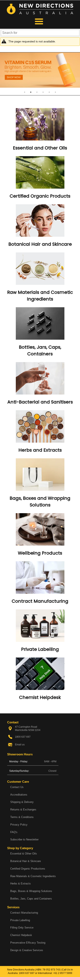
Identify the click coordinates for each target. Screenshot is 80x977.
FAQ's (13, 832)
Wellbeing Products (40, 553)
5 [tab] (49, 92)
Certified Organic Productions (27, 868)
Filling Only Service (21, 927)
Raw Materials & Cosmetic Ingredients (33, 876)
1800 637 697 (26, 973)
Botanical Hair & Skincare (25, 861)
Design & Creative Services (26, 950)
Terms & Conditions (22, 817)
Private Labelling (40, 649)
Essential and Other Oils (40, 148)
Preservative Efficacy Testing (27, 942)
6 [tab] (55, 92)
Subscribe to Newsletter (24, 839)
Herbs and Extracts (40, 450)
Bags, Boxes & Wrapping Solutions (31, 891)
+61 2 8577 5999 (62, 973)
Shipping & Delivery (22, 801)
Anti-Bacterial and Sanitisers (40, 402)
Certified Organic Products (40, 196)
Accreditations (18, 794)
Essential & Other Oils (23, 853)
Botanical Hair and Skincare (40, 244)
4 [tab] (43, 92)
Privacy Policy (18, 824)
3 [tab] (37, 92)
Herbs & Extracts (20, 883)
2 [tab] (31, 92)
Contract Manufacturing (40, 601)
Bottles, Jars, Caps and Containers (31, 898)
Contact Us (17, 787)
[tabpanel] (40, 70)
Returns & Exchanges (23, 809)
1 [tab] (25, 92)
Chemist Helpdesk (40, 697)
